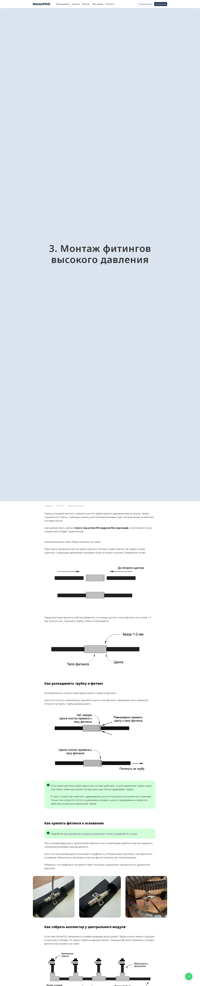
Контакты (109, 4)
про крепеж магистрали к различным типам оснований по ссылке (100, 833)
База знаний (97, 4)
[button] (160, 4)
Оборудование (63, 4)
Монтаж (86, 4)
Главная (48, 506)
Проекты (76, 4)
